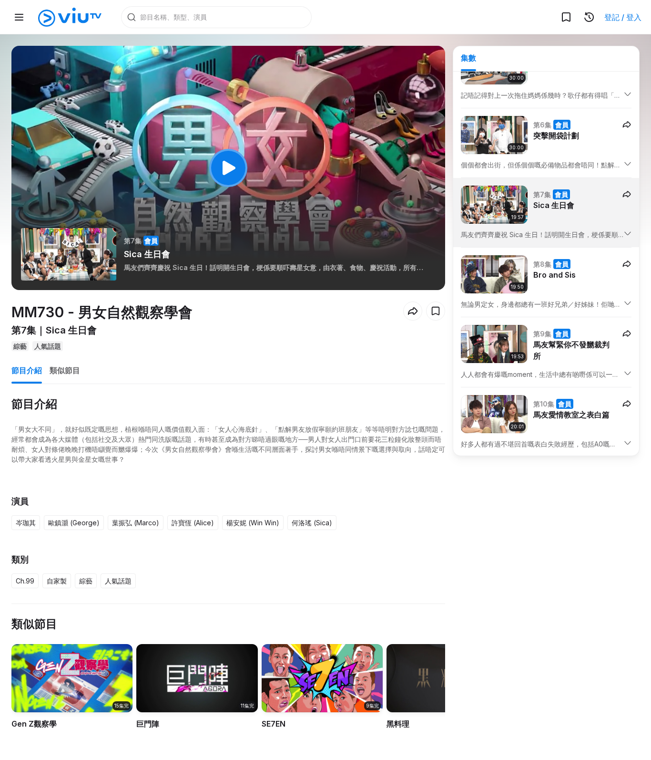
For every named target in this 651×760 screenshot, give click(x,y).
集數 (468, 57)
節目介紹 (26, 370)
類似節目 (65, 370)
